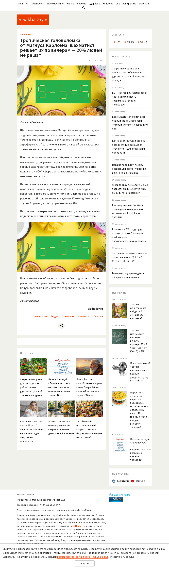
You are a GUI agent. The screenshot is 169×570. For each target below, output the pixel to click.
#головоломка (40, 316)
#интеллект (69, 316)
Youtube (140, 480)
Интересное (25, 34)
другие (93, 288)
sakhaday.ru (79, 526)
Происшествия (55, 3)
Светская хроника (126, 3)
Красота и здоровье (88, 3)
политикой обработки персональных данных (83, 556)
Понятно (84, 563)
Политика (24, 3)
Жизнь (70, 3)
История (144, 3)
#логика (98, 316)
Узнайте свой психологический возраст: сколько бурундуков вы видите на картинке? (130, 188)
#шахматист (85, 316)
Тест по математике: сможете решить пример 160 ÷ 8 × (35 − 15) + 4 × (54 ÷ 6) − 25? (129, 257)
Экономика (38, 3)
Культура (108, 3)
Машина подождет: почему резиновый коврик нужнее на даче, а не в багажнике (129, 168)
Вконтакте (123, 480)
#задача (55, 316)
